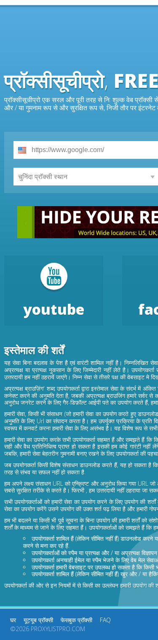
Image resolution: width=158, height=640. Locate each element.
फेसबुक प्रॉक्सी (76, 620)
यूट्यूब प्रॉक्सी (38, 620)
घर (13, 620)
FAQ (105, 620)
